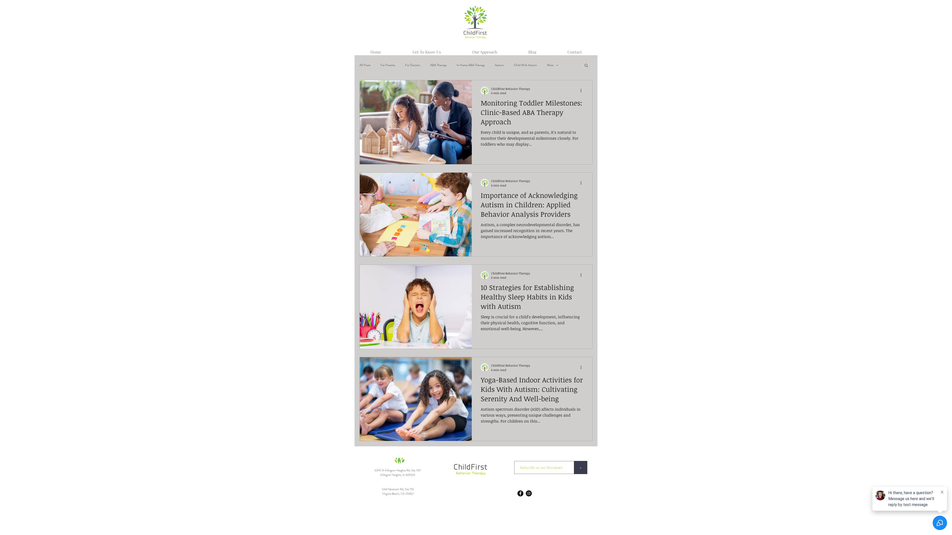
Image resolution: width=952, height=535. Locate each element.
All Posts (365, 65)
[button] (586, 65)
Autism (499, 65)
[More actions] (583, 91)
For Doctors (412, 65)
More (550, 65)
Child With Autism (525, 65)
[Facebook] (520, 493)
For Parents (388, 65)
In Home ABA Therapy (471, 65)
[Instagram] (529, 493)
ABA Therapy (438, 65)
